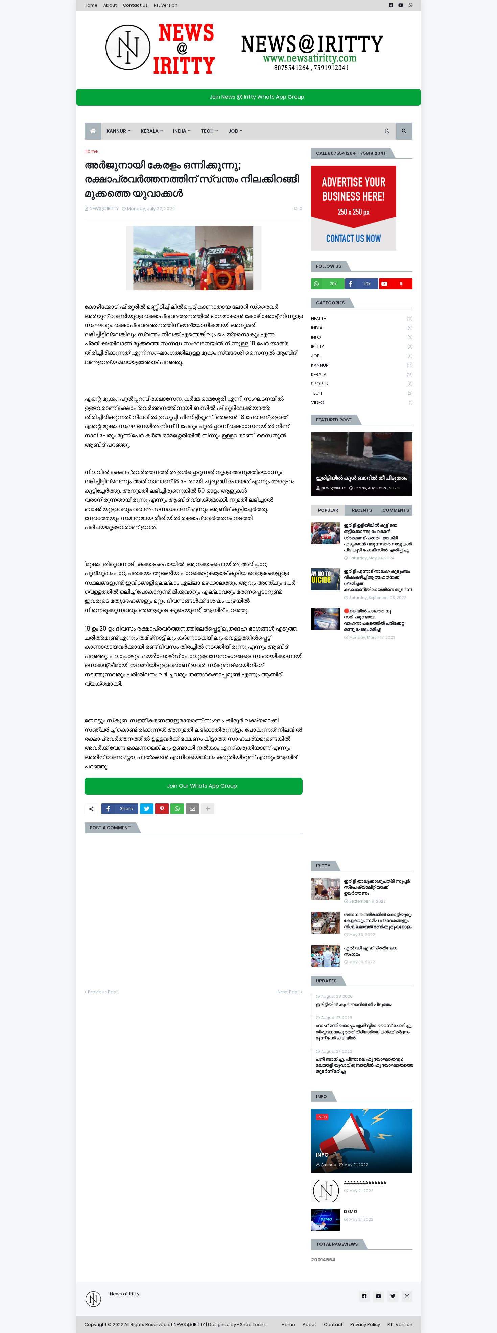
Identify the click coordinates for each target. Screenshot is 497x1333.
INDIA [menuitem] (179, 131)
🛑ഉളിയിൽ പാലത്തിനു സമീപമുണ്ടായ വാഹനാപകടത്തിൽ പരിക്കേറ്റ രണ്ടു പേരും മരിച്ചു (374, 620)
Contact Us (135, 5)
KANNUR (361, 365)
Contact (333, 1324)
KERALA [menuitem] (150, 131)
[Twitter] (146, 808)
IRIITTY (361, 346)
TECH (361, 393)
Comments (395, 510)
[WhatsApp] (177, 808)
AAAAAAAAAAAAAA (365, 1183)
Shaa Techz (253, 1324)
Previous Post (103, 992)
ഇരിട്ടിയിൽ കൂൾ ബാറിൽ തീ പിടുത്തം (361, 478)
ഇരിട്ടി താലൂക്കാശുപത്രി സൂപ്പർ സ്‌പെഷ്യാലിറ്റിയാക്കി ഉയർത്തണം (377, 887)
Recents (362, 510)
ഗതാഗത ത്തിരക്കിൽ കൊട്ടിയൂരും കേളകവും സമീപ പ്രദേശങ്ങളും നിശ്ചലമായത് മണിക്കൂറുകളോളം (378, 921)
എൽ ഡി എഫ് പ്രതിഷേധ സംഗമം (370, 951)
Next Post (288, 992)
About (110, 5)
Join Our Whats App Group (202, 786)
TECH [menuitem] (207, 131)
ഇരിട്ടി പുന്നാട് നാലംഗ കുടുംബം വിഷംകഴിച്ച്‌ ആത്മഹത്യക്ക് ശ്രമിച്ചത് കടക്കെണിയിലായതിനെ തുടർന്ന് (378, 580)
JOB (361, 356)
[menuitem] (93, 131)
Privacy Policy (365, 1324)
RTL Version (166, 5)
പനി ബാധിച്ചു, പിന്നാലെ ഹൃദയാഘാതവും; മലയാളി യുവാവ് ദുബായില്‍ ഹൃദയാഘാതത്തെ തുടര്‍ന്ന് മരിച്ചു (364, 1065)
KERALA (361, 374)
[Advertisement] (361, 750)
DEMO (350, 1212)
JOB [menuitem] (233, 131)
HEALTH (361, 318)
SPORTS (361, 383)
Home (91, 5)
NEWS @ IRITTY (189, 1324)
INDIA (361, 328)
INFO (361, 337)
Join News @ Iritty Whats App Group (257, 97)
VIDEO (361, 402)
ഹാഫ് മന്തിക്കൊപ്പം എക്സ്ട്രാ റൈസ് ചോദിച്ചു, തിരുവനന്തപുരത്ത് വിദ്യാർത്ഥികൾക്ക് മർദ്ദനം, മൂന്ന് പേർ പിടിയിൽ (364, 1031)
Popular (328, 510)
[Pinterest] (162, 808)
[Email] (192, 808)
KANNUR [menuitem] (116, 131)
